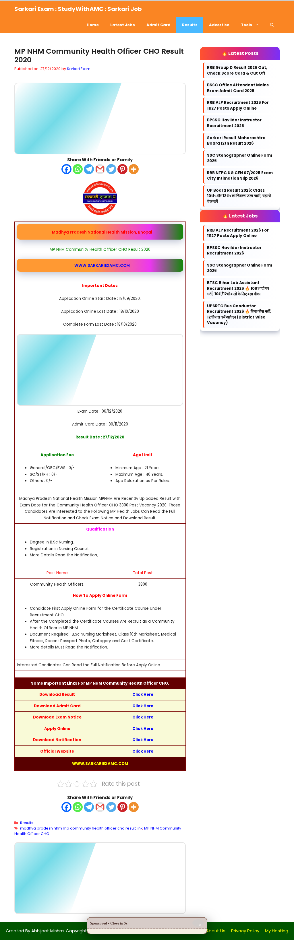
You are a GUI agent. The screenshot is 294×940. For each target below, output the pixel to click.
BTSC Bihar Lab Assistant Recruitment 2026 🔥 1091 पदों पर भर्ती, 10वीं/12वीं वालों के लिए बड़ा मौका (238, 288)
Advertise (219, 25)
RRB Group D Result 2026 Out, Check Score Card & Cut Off (237, 70)
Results (190, 25)
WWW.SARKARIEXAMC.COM (102, 265)
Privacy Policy (245, 931)
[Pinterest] (122, 169)
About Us (215, 931)
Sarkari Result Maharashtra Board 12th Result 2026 (236, 140)
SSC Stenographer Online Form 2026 (239, 158)
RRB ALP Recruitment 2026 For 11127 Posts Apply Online (238, 105)
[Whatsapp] (78, 169)
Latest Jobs (122, 25)
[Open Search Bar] (272, 25)
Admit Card (158, 25)
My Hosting (276, 931)
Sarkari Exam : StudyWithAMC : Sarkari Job (78, 9)
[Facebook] (66, 169)
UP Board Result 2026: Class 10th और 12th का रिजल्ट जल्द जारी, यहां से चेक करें (239, 196)
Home (93, 25)
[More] (134, 169)
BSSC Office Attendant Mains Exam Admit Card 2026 (238, 88)
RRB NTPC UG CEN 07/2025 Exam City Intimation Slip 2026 (240, 175)
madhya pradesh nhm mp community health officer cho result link (81, 828)
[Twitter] (111, 169)
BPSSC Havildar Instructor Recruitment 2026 (234, 123)
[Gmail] (100, 169)
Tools (246, 25)
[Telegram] (89, 169)
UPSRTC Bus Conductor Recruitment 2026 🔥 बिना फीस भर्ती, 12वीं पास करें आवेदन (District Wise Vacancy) (239, 314)
